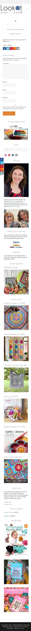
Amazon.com (7, 502)
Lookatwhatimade (17, 625)
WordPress (17, 628)
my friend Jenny (15, 206)
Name (5, 82)
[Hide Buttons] (1, 175)
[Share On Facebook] (4, 48)
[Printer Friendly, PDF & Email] (8, 45)
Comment (6, 63)
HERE (12, 259)
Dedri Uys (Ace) (13, 201)
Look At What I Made (15, 11)
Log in (22, 628)
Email (5, 90)
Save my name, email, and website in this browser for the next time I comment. (14, 107)
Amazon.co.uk (8, 504)
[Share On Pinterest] (11, 48)
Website (5, 97)
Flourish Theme (18, 626)
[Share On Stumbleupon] (14, 48)
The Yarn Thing (8, 512)
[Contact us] (17, 48)
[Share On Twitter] (7, 48)
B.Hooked (6, 516)
